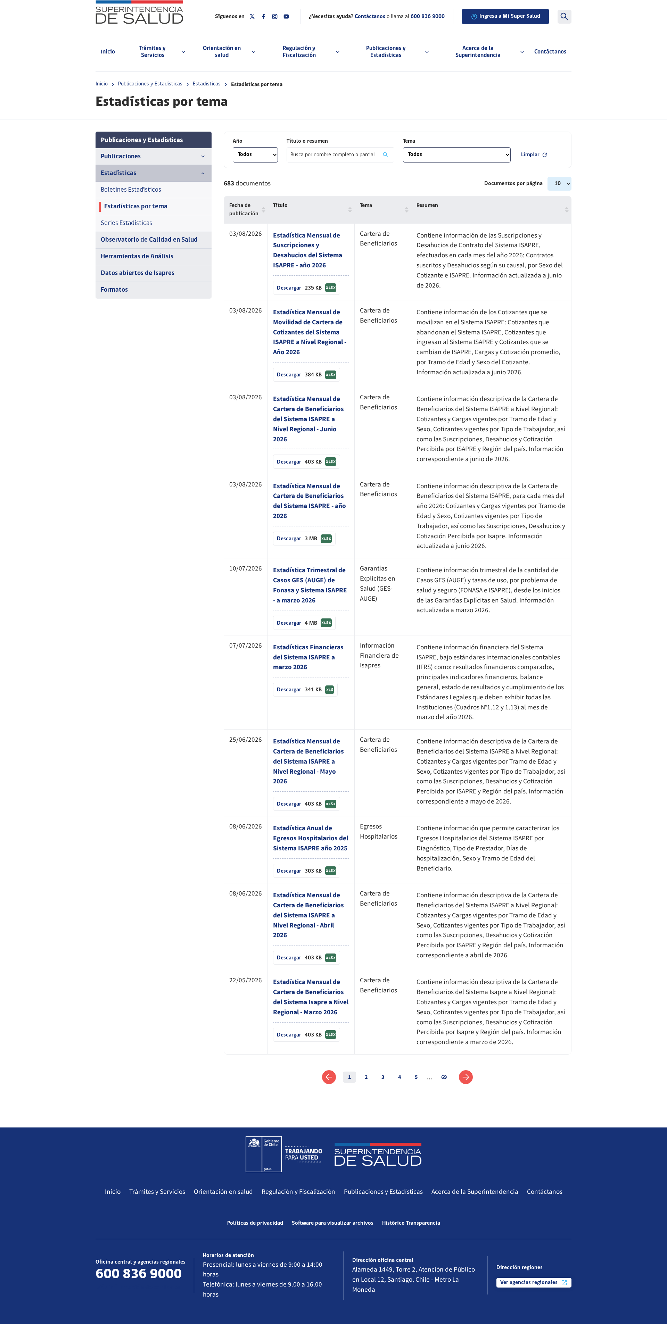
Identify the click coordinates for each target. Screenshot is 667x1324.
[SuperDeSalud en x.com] (252, 16)
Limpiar (530, 155)
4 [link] (399, 1077)
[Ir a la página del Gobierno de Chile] (284, 1154)
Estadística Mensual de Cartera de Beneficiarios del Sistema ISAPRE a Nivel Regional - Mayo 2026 (308, 761)
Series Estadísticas (126, 223)
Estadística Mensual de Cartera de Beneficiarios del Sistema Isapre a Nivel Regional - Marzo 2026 (310, 997)
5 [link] (416, 1077)
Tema (409, 141)
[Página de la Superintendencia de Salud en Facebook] (263, 16)
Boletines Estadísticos (131, 190)
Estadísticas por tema (135, 206)
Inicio (108, 52)
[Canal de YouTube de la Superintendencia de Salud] (286, 16)
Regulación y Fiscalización (298, 1192)
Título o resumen (307, 141)
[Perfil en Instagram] (275, 16)
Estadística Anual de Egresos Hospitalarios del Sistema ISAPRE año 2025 (310, 838)
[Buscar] (564, 17)
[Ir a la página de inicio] (147, 12)
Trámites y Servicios (157, 1192)
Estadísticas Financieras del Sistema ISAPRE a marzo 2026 (308, 657)
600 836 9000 (428, 16)
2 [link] (366, 1077)
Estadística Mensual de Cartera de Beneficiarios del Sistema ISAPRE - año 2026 (309, 501)
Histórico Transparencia (411, 1223)
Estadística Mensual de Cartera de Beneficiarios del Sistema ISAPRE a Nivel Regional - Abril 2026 (308, 915)
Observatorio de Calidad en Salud (149, 240)
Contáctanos (550, 52)
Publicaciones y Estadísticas (150, 84)
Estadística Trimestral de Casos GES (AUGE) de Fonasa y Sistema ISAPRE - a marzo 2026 (310, 585)
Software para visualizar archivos (332, 1223)
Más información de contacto (138, 1287)
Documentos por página (514, 183)
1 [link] (349, 1077)
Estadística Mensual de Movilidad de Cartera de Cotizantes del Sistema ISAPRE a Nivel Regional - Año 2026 (309, 332)
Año (237, 141)
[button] (261, 209)
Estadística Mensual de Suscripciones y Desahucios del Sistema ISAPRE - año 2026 (307, 250)
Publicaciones (121, 156)
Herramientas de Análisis (137, 256)
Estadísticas (207, 84)
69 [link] (444, 1077)
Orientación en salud (223, 1192)
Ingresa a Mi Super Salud (509, 16)
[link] (329, 1077)
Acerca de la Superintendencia (474, 1192)
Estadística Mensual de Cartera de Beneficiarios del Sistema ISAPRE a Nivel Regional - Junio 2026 (308, 419)
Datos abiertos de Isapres (137, 273)
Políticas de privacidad (255, 1223)
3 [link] (382, 1077)
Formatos (114, 290)
